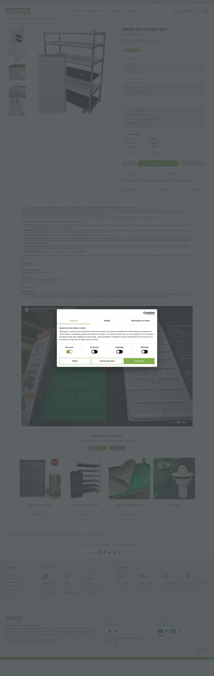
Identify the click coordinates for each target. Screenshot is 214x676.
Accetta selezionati (107, 361)
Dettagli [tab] (107, 321)
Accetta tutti (139, 361)
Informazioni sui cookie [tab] (140, 321)
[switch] (94, 351)
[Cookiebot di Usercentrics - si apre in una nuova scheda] (145, 313)
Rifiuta (75, 361)
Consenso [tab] (74, 321)
